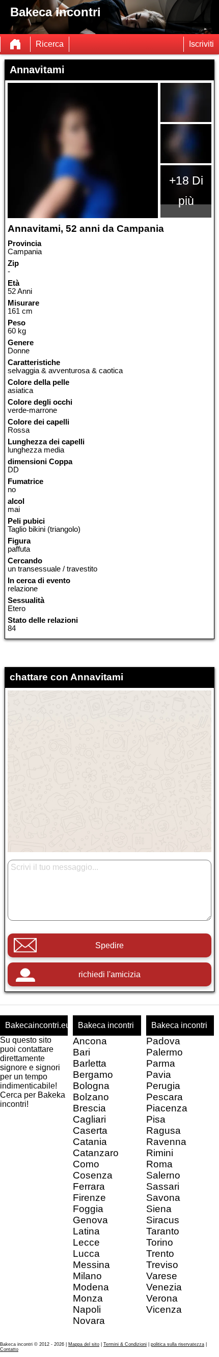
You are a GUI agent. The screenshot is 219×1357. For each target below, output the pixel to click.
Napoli (87, 1309)
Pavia (158, 1074)
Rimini (159, 1153)
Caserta (90, 1130)
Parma (160, 1063)
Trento (160, 1253)
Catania (90, 1141)
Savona (163, 1197)
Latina (86, 1231)
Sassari (162, 1186)
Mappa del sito (83, 1344)
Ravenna (166, 1141)
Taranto (162, 1231)
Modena (91, 1287)
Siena (159, 1208)
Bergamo (93, 1074)
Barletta (89, 1063)
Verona (162, 1298)
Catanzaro (96, 1153)
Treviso (162, 1264)
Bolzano (91, 1097)
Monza (88, 1298)
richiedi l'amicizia (109, 974)
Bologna (91, 1085)
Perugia (163, 1085)
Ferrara (89, 1186)
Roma (159, 1164)
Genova (90, 1220)
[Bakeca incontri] (15, 44)
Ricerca (50, 44)
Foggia (88, 1208)
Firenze (89, 1197)
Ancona (90, 1041)
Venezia (164, 1287)
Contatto (9, 1349)
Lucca (86, 1253)
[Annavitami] (83, 150)
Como (86, 1164)
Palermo (164, 1052)
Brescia (89, 1108)
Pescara (164, 1097)
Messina (91, 1264)
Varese (161, 1276)
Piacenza (166, 1108)
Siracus (162, 1220)
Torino (159, 1242)
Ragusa (163, 1130)
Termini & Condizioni (125, 1344)
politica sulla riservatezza (177, 1344)
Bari (81, 1052)
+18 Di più (186, 190)
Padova (163, 1041)
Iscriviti (201, 44)
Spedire (109, 945)
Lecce (86, 1242)
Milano (87, 1276)
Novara (89, 1320)
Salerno (163, 1175)
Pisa (156, 1119)
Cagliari (89, 1119)
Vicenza (164, 1309)
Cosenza (93, 1175)
